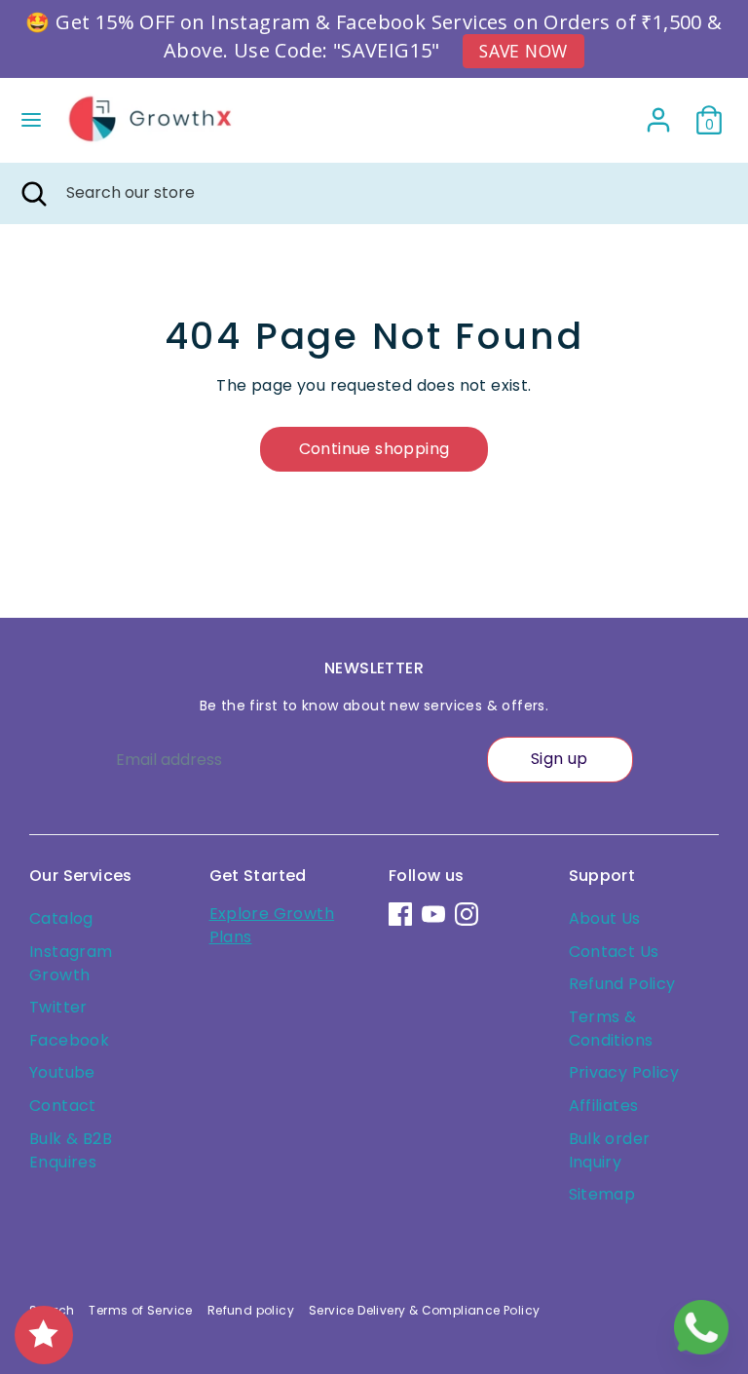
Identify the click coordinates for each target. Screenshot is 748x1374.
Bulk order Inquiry (610, 1150)
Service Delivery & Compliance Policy (424, 1310)
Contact (62, 1105)
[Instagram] (466, 914)
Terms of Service (140, 1310)
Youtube (62, 1072)
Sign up (559, 758)
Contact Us (614, 951)
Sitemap (602, 1194)
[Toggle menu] (31, 119)
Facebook (69, 1040)
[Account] (658, 111)
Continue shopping (374, 449)
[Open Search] (33, 192)
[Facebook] (400, 914)
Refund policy (250, 1310)
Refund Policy (622, 984)
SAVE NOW (523, 50)
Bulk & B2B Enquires (70, 1150)
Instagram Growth (71, 963)
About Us (605, 918)
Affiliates (604, 1105)
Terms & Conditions (611, 1028)
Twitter (58, 1007)
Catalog (61, 918)
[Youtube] (433, 914)
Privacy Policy (624, 1072)
